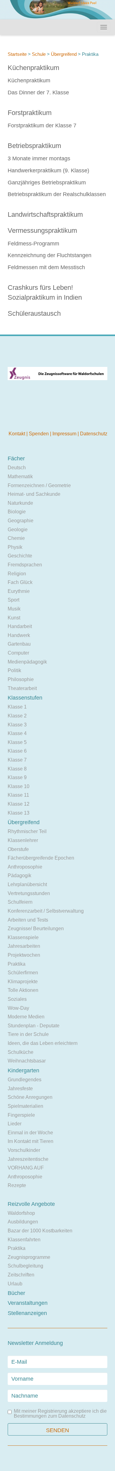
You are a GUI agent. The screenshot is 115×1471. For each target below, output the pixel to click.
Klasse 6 (17, 751)
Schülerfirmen (23, 972)
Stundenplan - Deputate (33, 1025)
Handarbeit (20, 626)
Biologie (17, 511)
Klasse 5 (17, 742)
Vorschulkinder (24, 1150)
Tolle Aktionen (23, 990)
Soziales (17, 999)
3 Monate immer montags (39, 158)
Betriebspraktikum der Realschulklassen (57, 194)
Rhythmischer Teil (27, 831)
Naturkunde (20, 503)
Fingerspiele (21, 1115)
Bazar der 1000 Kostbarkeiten (40, 1230)
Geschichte (20, 555)
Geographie (20, 520)
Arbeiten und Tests (28, 919)
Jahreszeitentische (28, 1159)
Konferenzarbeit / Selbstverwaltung (46, 911)
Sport (13, 599)
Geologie (18, 529)
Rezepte (17, 1185)
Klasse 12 (18, 804)
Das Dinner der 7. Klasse (38, 92)
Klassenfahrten (24, 1239)
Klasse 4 (17, 733)
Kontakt (17, 433)
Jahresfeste (20, 1088)
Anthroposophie (25, 866)
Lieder (14, 1123)
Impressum (65, 433)
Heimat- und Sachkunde (34, 494)
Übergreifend (64, 54)
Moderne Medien (26, 1016)
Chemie (16, 538)
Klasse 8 (17, 768)
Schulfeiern (20, 902)
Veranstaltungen (28, 1303)
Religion (17, 573)
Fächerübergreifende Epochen (41, 858)
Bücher (16, 1293)
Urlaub (15, 1283)
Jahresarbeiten (24, 946)
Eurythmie (19, 591)
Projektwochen (24, 955)
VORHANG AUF (26, 1167)
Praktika (16, 964)
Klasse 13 (18, 813)
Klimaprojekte (23, 981)
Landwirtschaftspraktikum (45, 214)
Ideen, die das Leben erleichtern (43, 1043)
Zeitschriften (21, 1274)
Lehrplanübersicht (27, 884)
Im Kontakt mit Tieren (30, 1141)
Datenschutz (93, 433)
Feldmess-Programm (33, 243)
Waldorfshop (21, 1213)
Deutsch (17, 467)
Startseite (17, 54)
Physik (15, 547)
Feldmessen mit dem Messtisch (46, 267)
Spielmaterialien (25, 1106)
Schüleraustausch (34, 313)
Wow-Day (18, 1008)
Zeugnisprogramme (29, 1257)
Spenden (39, 433)
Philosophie (21, 679)
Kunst (14, 617)
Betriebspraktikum (34, 146)
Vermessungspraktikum (42, 230)
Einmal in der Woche (30, 1132)
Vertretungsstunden (29, 893)
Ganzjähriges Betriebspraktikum (47, 182)
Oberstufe (18, 849)
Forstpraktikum (30, 113)
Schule (39, 54)
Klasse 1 (17, 706)
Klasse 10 (18, 786)
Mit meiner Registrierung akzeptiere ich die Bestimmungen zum (60, 1414)
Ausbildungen (23, 1221)
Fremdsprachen (25, 564)
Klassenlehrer (23, 840)
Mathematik (20, 476)
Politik (14, 670)
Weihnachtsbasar (27, 1060)
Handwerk (19, 635)
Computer (18, 652)
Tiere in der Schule (28, 1034)
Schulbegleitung (25, 1265)
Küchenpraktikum (33, 68)
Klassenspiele (23, 937)
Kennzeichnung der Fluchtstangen (49, 255)
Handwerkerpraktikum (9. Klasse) (48, 170)
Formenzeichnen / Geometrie (39, 485)
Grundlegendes (24, 1079)
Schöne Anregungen (30, 1097)
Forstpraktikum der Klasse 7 (42, 125)
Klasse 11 (18, 795)
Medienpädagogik (27, 661)
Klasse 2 (17, 715)
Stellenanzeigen (27, 1313)
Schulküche (20, 1052)
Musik (14, 608)
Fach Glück (20, 582)
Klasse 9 (17, 777)
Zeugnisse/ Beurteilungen (36, 928)
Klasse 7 (17, 759)
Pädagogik (19, 875)
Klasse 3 (17, 724)
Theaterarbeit (22, 688)
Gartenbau (19, 644)
